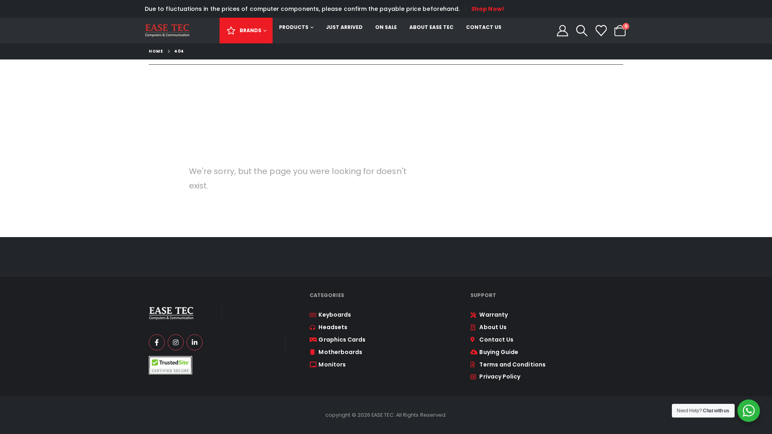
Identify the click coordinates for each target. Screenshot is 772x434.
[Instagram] (176, 342)
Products (293, 27)
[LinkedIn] (195, 342)
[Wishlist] (601, 30)
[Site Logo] (167, 30)
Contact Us (483, 27)
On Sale (386, 27)
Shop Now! (487, 9)
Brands (250, 30)
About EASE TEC (431, 27)
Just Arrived (344, 27)
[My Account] (563, 30)
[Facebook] (157, 342)
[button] (582, 30)
